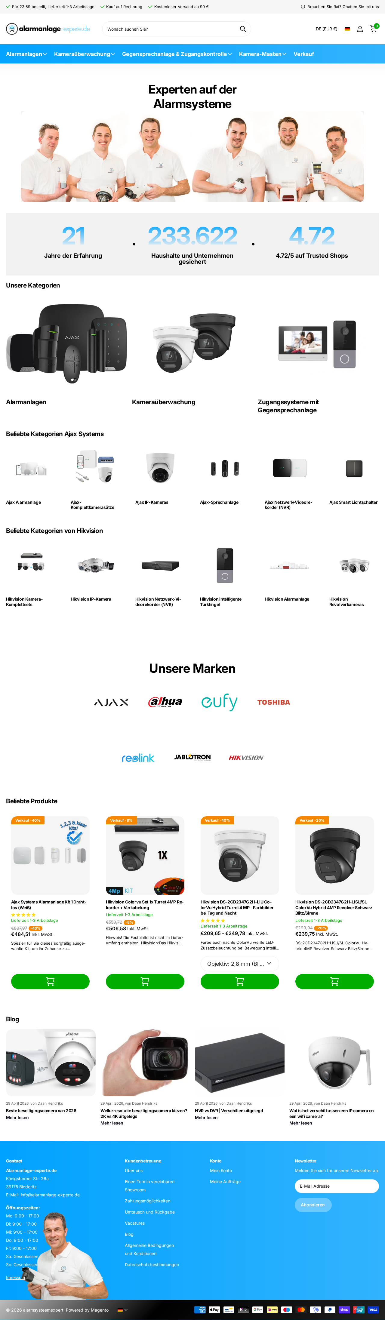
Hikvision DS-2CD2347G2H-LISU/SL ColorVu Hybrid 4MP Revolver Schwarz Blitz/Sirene (333, 907)
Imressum (15, 1277)
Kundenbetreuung (143, 1160)
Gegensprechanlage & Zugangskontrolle (174, 54)
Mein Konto (221, 1170)
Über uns (134, 1170)
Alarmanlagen (24, 54)
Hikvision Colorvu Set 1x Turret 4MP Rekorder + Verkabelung (144, 904)
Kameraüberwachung (82, 54)
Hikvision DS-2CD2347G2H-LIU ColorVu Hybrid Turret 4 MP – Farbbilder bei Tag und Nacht (237, 907)
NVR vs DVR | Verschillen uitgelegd (229, 1110)
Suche (243, 28)
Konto (216, 1160)
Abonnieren (313, 1204)
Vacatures (135, 1222)
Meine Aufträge (225, 1181)
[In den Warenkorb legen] (50, 981)
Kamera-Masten (260, 54)
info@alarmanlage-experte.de (50, 1194)
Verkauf (304, 54)
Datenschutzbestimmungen (152, 1264)
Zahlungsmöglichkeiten (147, 1200)
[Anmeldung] (360, 29)
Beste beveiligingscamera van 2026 (41, 1110)
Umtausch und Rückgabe (150, 1211)
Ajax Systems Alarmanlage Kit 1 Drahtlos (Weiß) (48, 904)
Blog (129, 1233)
